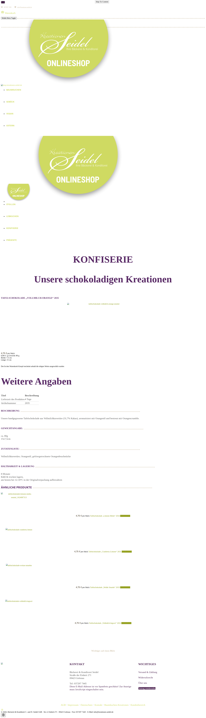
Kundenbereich (138, 705)
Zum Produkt (125, 516)
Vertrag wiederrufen (147, 688)
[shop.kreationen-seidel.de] (57, 85)
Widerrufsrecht (145, 677)
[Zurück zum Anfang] (3, 2)
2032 (119, 623)
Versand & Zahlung (147, 672)
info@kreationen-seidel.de (24, 7)
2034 (118, 516)
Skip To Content (102, 2)
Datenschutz (87, 705)
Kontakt (98, 705)
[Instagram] (2, 710)
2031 (119, 552)
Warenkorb (10, 13)
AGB (63, 705)
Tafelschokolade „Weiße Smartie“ (103, 587)
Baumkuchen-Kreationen (116, 705)
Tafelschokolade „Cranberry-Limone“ (102, 552)
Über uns (142, 683)
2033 (118, 587)
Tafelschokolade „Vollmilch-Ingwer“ (103, 623)
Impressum (73, 705)
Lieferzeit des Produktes (13, 399)
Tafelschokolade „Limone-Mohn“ (103, 516)
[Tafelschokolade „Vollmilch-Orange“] (103, 326)
